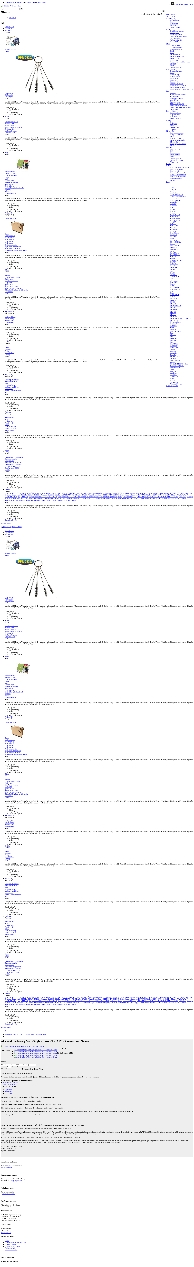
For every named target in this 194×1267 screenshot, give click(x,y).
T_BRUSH (174, 377)
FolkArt (172, 251)
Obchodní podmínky (11, 1250)
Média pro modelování (177, 140)
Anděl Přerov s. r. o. (176, 195)
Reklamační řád (10, 1248)
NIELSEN (173, 324)
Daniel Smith (174, 233)
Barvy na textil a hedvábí (178, 175)
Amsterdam (174, 193)
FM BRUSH (174, 249)
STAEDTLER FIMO (177, 366)
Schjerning (173, 353)
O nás (38, 2)
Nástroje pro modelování (178, 144)
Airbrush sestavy (175, 20)
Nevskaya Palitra (175, 322)
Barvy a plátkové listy (177, 133)
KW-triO (173, 296)
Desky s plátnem (175, 113)
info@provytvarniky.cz (10, 1082)
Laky (172, 53)
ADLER (173, 189)
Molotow (173, 315)
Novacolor (173, 326)
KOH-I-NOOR (175, 289)
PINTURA (174, 338)
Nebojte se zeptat (6, 1167)
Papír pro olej (174, 82)
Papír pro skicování (176, 84)
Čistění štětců (174, 96)
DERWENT (174, 236)
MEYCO (173, 313)
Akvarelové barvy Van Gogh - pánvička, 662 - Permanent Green (25, 1034)
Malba (168, 44)
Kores (172, 291)
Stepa (172, 369)
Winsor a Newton (176, 384)
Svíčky (172, 145)
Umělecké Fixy (175, 42)
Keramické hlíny (175, 138)
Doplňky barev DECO (177, 178)
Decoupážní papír (176, 71)
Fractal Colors (174, 253)
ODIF (172, 327)
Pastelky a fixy (175, 155)
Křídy (172, 151)
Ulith (172, 378)
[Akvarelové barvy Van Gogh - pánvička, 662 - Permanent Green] (22, 1046)
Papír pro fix (174, 80)
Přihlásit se (12, 18)
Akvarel (173, 93)
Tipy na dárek (170, 16)
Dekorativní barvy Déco (178, 176)
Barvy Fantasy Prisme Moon (179, 167)
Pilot (171, 336)
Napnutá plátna (175, 116)
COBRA (173, 222)
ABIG (172, 187)
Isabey (172, 271)
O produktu (8, 1090)
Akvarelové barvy (176, 47)
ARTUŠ (173, 204)
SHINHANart (174, 357)
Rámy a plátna (171, 111)
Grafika (168, 120)
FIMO (172, 136)
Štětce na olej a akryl (177, 104)
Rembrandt (173, 346)
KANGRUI (174, 282)
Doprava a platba (31, 2)
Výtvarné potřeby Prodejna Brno (15, 2)
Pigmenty (173, 64)
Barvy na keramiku (176, 135)
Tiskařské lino (174, 127)
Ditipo (172, 238)
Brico (172, 207)
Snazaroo (173, 362)
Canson (172, 213)
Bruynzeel (173, 211)
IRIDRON (173, 269)
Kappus (172, 284)
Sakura (172, 349)
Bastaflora (173, 206)
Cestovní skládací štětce (178, 95)
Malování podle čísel (177, 56)
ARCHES (173, 198)
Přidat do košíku (16, 1067)
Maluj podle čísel (175, 306)
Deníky (172, 73)
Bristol (172, 209)
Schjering (173, 351)
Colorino (173, 224)
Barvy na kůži (174, 171)
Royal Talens (174, 347)
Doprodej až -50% (172, 386)
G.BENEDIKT (175, 255)
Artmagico (173, 202)
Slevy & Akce (170, 14)
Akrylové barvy (175, 45)
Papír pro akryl (175, 78)
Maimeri (173, 304)
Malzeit (172, 307)
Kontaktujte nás (6, 1233)
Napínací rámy (175, 115)
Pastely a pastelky (176, 34)
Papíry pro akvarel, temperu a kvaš (181, 89)
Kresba (168, 29)
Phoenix (173, 335)
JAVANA (173, 275)
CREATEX (174, 227)
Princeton (173, 340)
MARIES (173, 311)
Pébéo (172, 333)
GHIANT (173, 256)
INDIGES (173, 267)
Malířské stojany (175, 54)
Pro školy (169, 147)
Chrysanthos (174, 216)
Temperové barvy (176, 67)
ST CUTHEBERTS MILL (179, 364)
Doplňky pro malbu (176, 49)
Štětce (168, 91)
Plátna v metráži (175, 118)
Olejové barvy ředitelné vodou (180, 62)
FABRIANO (174, 246)
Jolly (171, 278)
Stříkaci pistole (175, 27)
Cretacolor (173, 231)
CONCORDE (175, 226)
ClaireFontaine (175, 218)
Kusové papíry (175, 76)
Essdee (172, 244)
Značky (168, 182)
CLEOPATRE (175, 220)
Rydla (172, 125)
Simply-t (173, 358)
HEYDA (173, 262)
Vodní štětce (174, 109)
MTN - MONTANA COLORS (180, 318)
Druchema (173, 240)
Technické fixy (175, 38)
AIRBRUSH (170, 18)
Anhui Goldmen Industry (178, 196)
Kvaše (172, 51)
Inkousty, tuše (174, 33)
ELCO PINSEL (175, 242)
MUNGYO (174, 320)
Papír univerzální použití (178, 87)
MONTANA (174, 316)
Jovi (171, 280)
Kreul (172, 293)
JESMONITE (174, 276)
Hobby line (174, 264)
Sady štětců (174, 100)
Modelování (170, 131)
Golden (172, 258)
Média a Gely (174, 58)
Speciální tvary (175, 102)
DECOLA (173, 235)
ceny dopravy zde (16, 1180)
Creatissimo (174, 229)
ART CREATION (176, 200)
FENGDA (173, 247)
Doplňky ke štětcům (176, 98)
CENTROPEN (175, 215)
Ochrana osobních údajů (12, 1246)
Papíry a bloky (171, 69)
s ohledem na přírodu (8, 1194)
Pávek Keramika (175, 331)
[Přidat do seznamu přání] (62, 1048)
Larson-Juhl (174, 298)
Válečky (173, 129)
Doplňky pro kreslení (177, 31)
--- (171, 185)
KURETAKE (174, 295)
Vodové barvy (174, 162)
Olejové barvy (174, 60)
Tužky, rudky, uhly (176, 40)
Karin (172, 286)
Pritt (171, 342)
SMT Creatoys (175, 360)
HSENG (173, 266)
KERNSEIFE (174, 287)
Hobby (168, 165)
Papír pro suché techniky (178, 85)
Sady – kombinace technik (178, 36)
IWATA (172, 273)
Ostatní (168, 164)
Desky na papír (175, 75)
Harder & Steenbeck (176, 260)
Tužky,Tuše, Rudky (176, 160)
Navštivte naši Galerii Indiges (183, 4)
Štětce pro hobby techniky (178, 105)
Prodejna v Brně (6, 523)
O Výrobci (8, 1093)
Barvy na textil (175, 149)
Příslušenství (174, 25)
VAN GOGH (174, 382)
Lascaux (173, 300)
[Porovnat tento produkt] (65, 1048)
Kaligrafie (173, 124)
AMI (171, 191)
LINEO (172, 302)
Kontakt (43, 2)
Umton (172, 380)
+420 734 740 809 (9, 1084)
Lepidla (172, 180)
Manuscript (174, 309)
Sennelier (173, 355)
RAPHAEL (174, 344)
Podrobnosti (9, 1091)
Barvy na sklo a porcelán (178, 173)
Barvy (172, 22)
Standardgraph (175, 367)
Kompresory (174, 24)
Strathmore (173, 373)
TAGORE (173, 375)
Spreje (172, 65)
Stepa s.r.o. (173, 371)
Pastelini (173, 329)
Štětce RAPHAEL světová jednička (181, 107)
